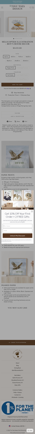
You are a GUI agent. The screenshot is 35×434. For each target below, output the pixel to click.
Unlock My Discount (17, 236)
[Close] (32, 211)
